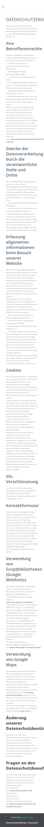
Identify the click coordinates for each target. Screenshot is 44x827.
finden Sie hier (24, 711)
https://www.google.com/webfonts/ (19, 602)
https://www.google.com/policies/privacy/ (25, 647)
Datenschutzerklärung (16, 822)
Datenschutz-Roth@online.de (21, 791)
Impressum (33, 822)
